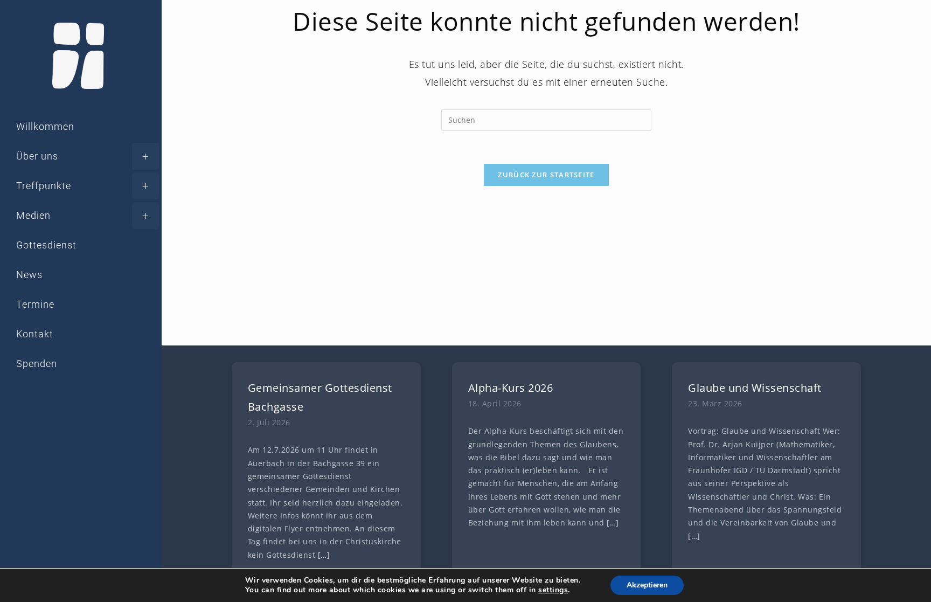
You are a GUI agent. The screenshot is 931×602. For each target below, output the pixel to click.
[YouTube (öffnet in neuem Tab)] (86, 414)
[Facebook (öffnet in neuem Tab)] (26, 414)
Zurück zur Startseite (546, 174)
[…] (324, 555)
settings (553, 590)
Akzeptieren (647, 585)
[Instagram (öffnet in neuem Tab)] (56, 414)
